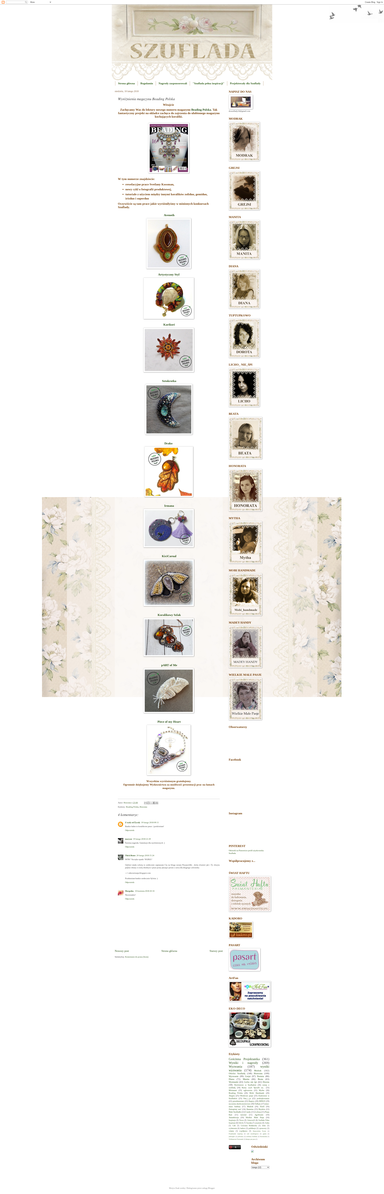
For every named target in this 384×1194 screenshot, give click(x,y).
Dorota (266, 1082)
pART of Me (169, 665)
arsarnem (258, 1123)
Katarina (250, 1109)
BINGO (262, 1101)
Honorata (143, 807)
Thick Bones (130, 855)
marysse (128, 839)
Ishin (264, 1126)
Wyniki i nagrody (243, 1062)
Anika (267, 1123)
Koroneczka (263, 1136)
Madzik (250, 1107)
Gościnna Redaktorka (249, 1126)
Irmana (169, 505)
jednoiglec (232, 1136)
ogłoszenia (247, 1090)
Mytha (261, 1090)
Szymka (249, 1123)
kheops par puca (250, 1139)
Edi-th (241, 1123)
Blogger (211, 1188)
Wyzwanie (233, 1076)
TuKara (258, 1104)
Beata (260, 1079)
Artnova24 (251, 1120)
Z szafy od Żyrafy (132, 822)
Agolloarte (259, 1115)
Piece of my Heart (169, 721)
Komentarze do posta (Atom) (136, 957)
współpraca (243, 1131)
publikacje (252, 1128)
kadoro (242, 1128)
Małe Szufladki (235, 1112)
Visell (262, 1107)
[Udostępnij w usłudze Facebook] (154, 802)
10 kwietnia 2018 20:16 (144, 891)
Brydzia (262, 1109)
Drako (168, 443)
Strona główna (126, 83)
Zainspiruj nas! (235, 1109)
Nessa (241, 1120)
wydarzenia (233, 1128)
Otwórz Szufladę (237, 1073)
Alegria (232, 1096)
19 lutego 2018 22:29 (142, 839)
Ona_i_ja (247, 1098)
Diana (231, 1079)
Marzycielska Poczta (259, 1131)
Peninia (260, 1076)
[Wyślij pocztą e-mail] (145, 802)
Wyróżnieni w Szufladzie (245, 1085)
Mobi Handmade (256, 1093)
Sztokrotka (169, 381)
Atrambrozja (234, 1117)
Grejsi (248, 1076)
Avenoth (168, 215)
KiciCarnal (168, 556)
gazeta (264, 1134)
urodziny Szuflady (251, 1136)
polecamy (240, 1136)
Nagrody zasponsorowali (173, 83)
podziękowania (263, 1098)
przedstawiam (238, 1101)
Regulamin (146, 83)
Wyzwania (235, 1066)
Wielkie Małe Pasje (255, 1117)
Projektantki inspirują (236, 1134)
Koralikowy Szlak (169, 614)
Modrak (257, 1070)
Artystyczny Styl (169, 274)
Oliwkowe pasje (246, 1096)
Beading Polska (201, 109)
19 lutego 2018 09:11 (150, 822)
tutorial (243, 1115)
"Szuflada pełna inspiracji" (208, 83)
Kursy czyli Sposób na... (253, 1088)
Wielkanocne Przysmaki (236, 1139)
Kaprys (251, 1101)
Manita (246, 1079)
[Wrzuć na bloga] (148, 802)
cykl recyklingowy (253, 1134)
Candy (248, 1112)
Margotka (129, 891)
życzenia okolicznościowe (239, 1104)
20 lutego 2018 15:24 (145, 855)
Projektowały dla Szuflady (245, 83)
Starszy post (216, 950)
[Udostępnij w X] (151, 802)
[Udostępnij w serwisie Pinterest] (156, 802)
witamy (231, 1131)
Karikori (169, 324)
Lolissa (258, 1112)
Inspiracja (232, 1120)
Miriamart (233, 1090)
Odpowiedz (129, 830)
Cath (234, 1126)
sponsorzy (263, 1128)
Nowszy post (122, 950)
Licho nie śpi (250, 1082)
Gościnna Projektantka (244, 1059)
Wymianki (233, 1082)
